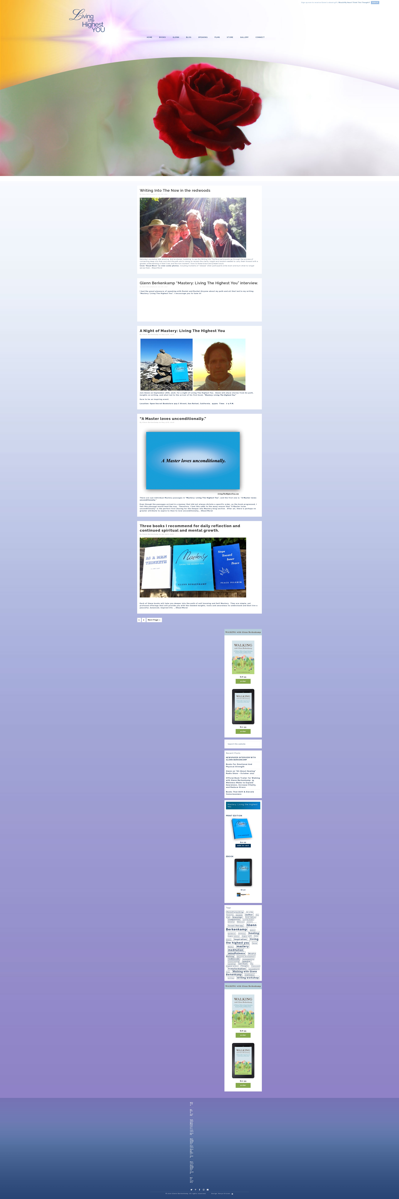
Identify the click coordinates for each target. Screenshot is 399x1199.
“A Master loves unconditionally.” (173, 418)
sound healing (233, 961)
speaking (231, 963)
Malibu (230, 946)
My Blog (191, 1111)
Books (192, 1134)
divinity (231, 922)
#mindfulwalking (235, 912)
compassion (234, 919)
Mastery (192, 1146)
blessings (237, 917)
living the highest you (242, 941)
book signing (251, 917)
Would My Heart (191, 1151)
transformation (237, 968)
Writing (191, 1104)
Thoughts (244, 966)
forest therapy (235, 926)
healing (254, 933)
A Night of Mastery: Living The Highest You (182, 330)
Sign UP (375, 2)
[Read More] (157, 268)
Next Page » (154, 620)
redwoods (234, 959)
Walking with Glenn (192, 1141)
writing (231, 978)
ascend (239, 915)
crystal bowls (248, 919)
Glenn (191, 1114)
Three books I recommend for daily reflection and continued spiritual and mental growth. (190, 528)
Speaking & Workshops (191, 1123)
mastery (243, 946)
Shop (191, 1156)
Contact (192, 1130)
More (192, 1172)
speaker (247, 961)
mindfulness (236, 953)
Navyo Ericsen (224, 1193)
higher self (246, 936)
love (254, 943)
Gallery (191, 1181)
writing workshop (248, 977)
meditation (235, 950)
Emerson (241, 922)
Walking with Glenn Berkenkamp (241, 973)
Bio (191, 1128)
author (249, 914)
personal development (246, 956)
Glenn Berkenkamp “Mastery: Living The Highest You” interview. (199, 283)
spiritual (243, 964)
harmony (242, 933)
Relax (191, 1178)
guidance (231, 933)
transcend (256, 966)
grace (253, 930)
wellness (249, 975)
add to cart (243, 845)
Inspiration (240, 939)
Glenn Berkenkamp (241, 927)
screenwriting (248, 959)
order (243, 681)
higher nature (233, 936)
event (250, 922)
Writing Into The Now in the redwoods (175, 190)
